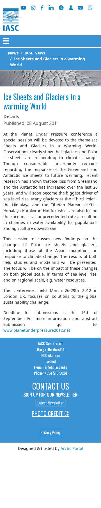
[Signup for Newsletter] (61, 7)
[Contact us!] (80, 7)
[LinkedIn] (51, 7)
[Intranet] (71, 7)
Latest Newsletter (50, 403)
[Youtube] (23, 7)
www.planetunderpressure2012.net (36, 330)
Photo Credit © (50, 413)
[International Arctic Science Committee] (11, 25)
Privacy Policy (50, 432)
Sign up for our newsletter (50, 394)
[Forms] (90, 7)
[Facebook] (41, 7)
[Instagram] (33, 7)
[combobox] (31, 16)
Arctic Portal (72, 448)
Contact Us (50, 386)
